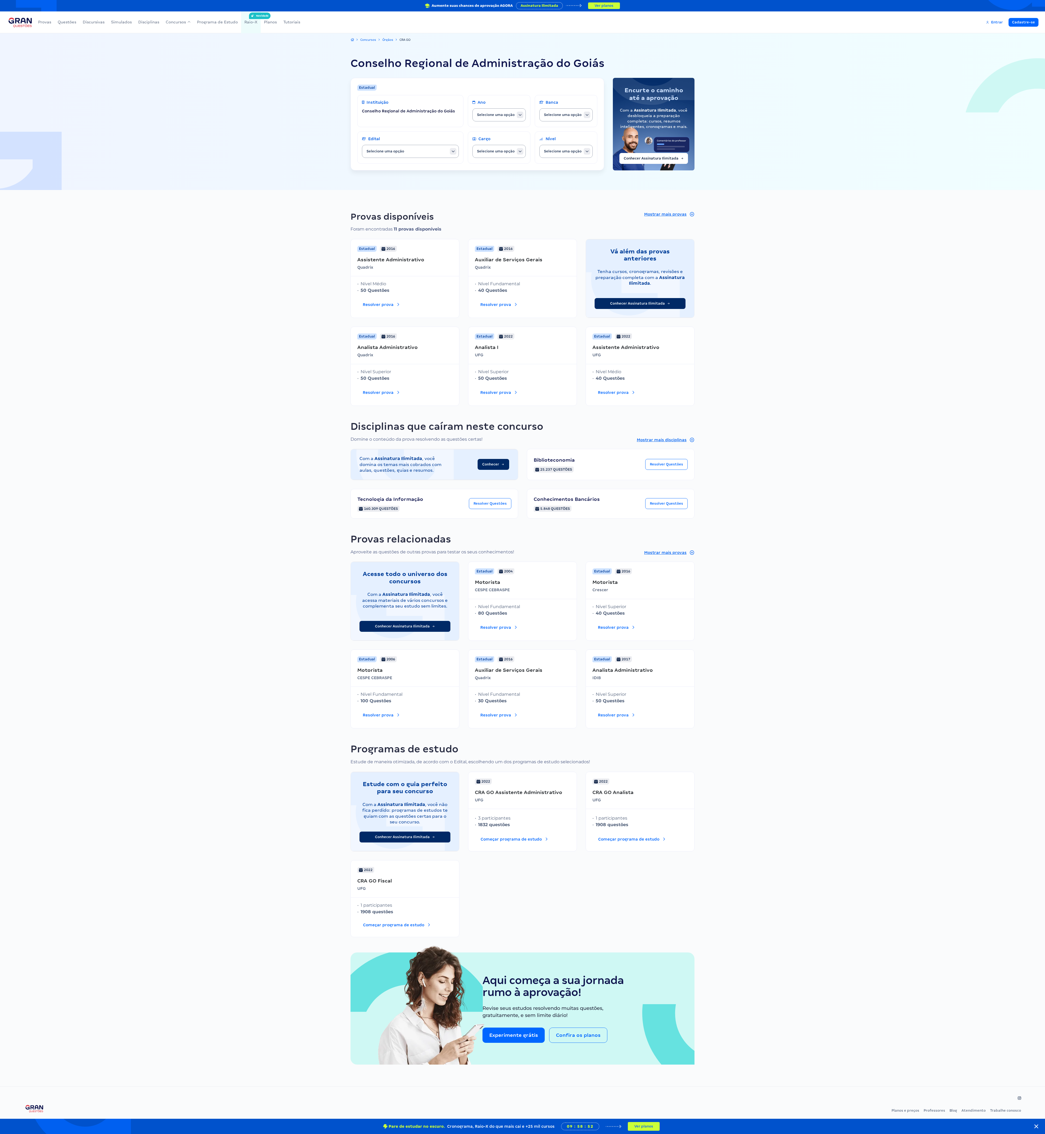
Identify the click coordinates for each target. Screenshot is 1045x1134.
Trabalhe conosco (1005, 1110)
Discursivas (93, 22)
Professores (934, 1110)
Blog (953, 1110)
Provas (44, 22)
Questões (67, 22)
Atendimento (973, 1110)
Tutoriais (291, 22)
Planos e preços (905, 1110)
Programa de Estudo (217, 22)
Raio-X (250, 19)
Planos (270, 22)
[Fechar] (1036, 1126)
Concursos (176, 22)
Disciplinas (148, 22)
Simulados (121, 22)
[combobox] (499, 114)
